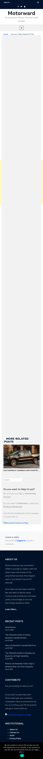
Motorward (21, 13)
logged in (21, 540)
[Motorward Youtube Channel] (24, 6)
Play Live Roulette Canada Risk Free (20, 645)
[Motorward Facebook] (18, 6)
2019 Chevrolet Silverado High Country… (21, 470)
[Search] (38, 2)
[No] (40, 750)
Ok (22, 755)
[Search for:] (10, 2)
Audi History (10, 627)
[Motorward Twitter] (21, 6)
